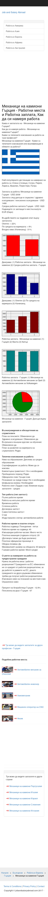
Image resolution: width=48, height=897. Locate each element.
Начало (4, 872)
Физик (20, 718)
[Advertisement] (24, 77)
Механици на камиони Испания (24, 810)
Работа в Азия (12, 31)
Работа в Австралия (15, 47)
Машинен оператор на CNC (30, 706)
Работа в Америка (14, 25)
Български (18, 872)
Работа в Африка (14, 42)
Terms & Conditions (12, 886)
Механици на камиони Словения (24, 804)
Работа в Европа (14, 36)
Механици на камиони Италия (23, 792)
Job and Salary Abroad (13, 12)
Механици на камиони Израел (23, 798)
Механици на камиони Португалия (25, 786)
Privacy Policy (29, 886)
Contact (40, 886)
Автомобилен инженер (28, 684)
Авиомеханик (23, 695)
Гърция (7, 875)
